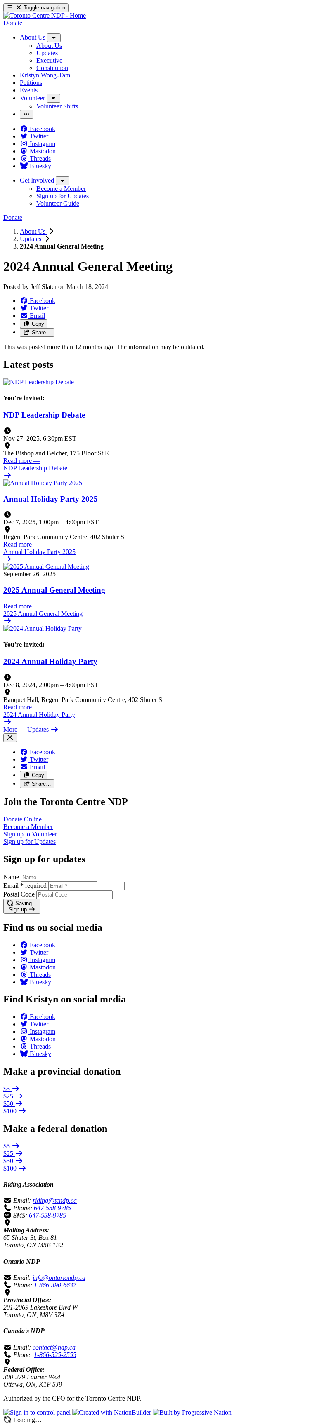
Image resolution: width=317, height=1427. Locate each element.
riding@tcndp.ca (55, 1200)
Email (25, 885)
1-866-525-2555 (55, 1354)
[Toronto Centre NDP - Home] (44, 15)
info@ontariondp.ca (59, 1277)
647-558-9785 (52, 1207)
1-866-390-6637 (55, 1285)
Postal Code (19, 894)
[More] (54, 37)
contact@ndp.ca (54, 1347)
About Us (33, 231)
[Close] (10, 737)
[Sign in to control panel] (37, 1412)
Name (11, 876)
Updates (31, 238)
